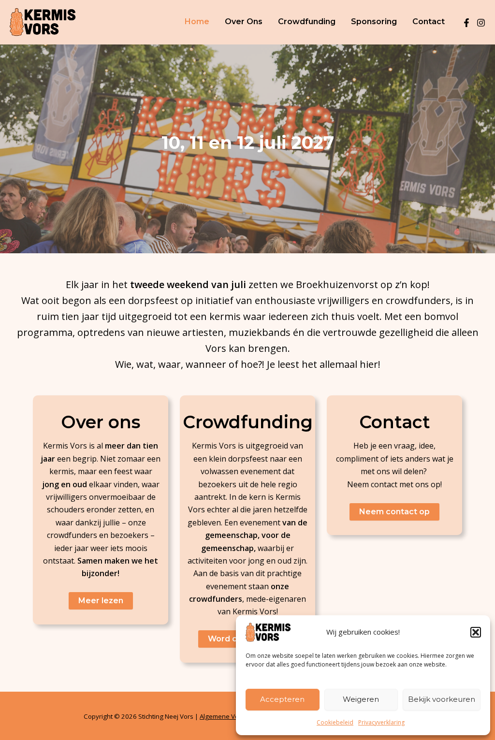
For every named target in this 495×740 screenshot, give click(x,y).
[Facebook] (466, 22)
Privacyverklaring (381, 722)
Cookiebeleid (335, 722)
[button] (475, 632)
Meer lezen (100, 600)
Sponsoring (374, 21)
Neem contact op (394, 511)
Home (197, 21)
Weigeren (361, 699)
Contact (428, 21)
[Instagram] (481, 22)
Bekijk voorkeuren (441, 699)
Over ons (243, 21)
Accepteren (282, 699)
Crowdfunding (306, 21)
